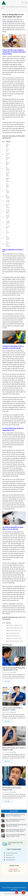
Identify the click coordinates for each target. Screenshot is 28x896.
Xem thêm (7, 681)
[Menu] (26, 3)
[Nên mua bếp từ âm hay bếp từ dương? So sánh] (14, 776)
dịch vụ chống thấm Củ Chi (9, 21)
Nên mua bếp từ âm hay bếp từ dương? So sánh (11, 789)
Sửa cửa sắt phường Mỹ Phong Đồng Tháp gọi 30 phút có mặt (13, 669)
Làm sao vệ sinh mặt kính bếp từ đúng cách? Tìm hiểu (12, 709)
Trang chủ (3, 6)
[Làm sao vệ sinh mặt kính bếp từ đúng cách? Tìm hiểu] (14, 696)
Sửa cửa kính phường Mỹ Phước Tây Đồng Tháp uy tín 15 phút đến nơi (16, 830)
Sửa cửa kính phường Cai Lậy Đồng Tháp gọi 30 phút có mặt (15, 820)
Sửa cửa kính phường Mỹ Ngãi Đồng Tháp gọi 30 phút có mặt (15, 835)
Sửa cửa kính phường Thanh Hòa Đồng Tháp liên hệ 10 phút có (16, 825)
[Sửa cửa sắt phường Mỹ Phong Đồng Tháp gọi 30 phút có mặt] (14, 656)
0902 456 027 (14, 869)
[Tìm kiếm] (22, 2)
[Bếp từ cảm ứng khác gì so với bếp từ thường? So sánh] (14, 736)
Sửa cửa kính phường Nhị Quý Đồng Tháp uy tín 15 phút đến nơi (15, 815)
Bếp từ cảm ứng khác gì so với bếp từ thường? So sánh (13, 749)
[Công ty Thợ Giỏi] (11, 3)
